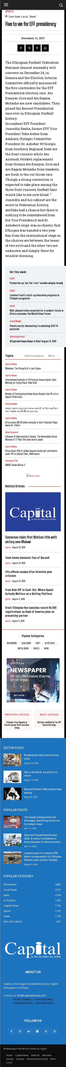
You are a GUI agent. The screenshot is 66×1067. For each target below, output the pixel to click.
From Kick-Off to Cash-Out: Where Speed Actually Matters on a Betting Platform (29, 592)
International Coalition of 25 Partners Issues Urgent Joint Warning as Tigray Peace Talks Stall (30, 381)
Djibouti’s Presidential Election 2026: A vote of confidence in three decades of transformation (42, 838)
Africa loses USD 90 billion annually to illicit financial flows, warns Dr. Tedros (31, 424)
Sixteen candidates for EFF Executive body (49, 724)
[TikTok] (46, 1031)
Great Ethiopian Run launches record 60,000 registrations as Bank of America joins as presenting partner (30, 611)
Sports (9, 11)
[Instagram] (20, 1031)
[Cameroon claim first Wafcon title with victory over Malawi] (33, 511)
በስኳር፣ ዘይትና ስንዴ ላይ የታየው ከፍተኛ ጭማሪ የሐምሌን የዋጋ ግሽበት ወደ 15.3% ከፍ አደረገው (31, 410)
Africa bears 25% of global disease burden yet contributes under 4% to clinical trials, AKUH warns (31, 452)
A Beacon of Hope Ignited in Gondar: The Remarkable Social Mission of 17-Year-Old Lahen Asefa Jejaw (31, 438)
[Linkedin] (28, 1031)
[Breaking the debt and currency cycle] (12, 760)
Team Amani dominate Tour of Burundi (27, 558)
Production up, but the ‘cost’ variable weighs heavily (36, 283)
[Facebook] (20, 48)
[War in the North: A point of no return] (12, 777)
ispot (12, 278)
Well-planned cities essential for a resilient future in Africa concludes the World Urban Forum (36, 312)
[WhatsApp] (45, 48)
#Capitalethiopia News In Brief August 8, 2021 (33, 341)
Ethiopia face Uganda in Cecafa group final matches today (16, 725)
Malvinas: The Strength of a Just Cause (23, 368)
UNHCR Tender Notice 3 (15, 465)
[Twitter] (29, 48)
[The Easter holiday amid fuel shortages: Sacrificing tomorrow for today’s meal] (12, 822)
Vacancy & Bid (11, 461)
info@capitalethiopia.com (31, 995)
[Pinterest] (37, 48)
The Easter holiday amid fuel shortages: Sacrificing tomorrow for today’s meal (42, 821)
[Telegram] (37, 1031)
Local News (15, 321)
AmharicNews (11, 404)
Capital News (11, 364)
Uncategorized (17, 336)
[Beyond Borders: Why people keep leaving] (12, 794)
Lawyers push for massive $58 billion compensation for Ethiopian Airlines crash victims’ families (43, 856)
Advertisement (34, 355)
